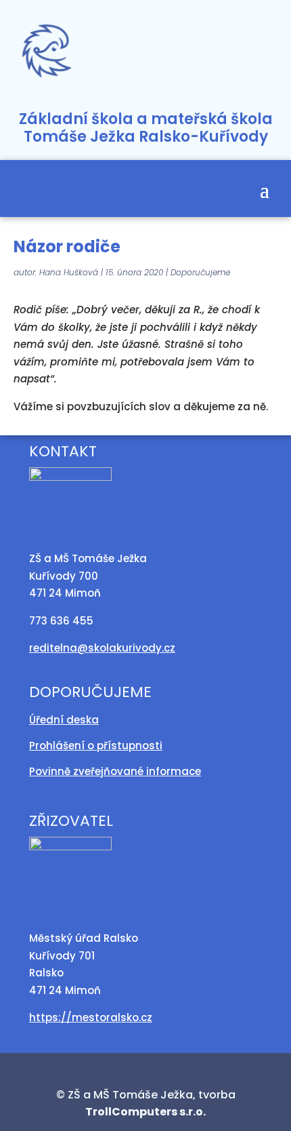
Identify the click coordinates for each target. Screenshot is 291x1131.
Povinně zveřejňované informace (115, 771)
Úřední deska (64, 720)
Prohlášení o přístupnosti (95, 745)
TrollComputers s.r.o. (145, 1111)
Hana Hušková (68, 272)
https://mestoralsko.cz (90, 1017)
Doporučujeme (200, 272)
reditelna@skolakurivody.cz (102, 648)
